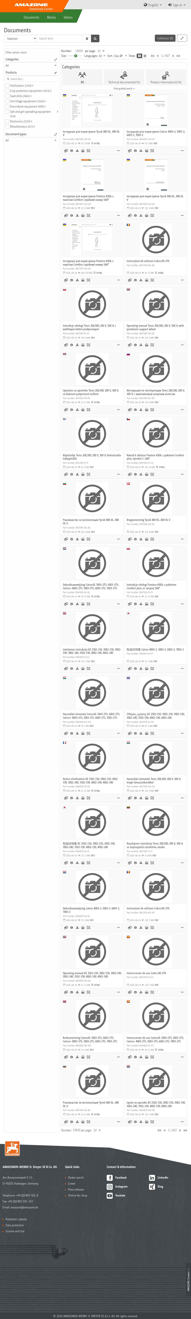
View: (132, 56)
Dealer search (76, 1177)
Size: (63, 56)
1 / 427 (165, 56)
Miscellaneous (21, 126)
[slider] (75, 55)
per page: (90, 51)
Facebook (121, 1177)
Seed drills (20, 96)
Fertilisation (21, 85)
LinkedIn (163, 1177)
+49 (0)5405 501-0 (27, 1195)
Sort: (110, 56)
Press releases (76, 1189)
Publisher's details (16, 1219)
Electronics (20, 121)
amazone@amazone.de (24, 1207)
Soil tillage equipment (27, 101)
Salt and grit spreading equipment (30, 113)
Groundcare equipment (27, 106)
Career (71, 1183)
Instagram (121, 1186)
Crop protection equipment (30, 91)
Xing (160, 1186)
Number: (66, 51)
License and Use (15, 1231)
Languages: (91, 56)
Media (51, 17)
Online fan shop (77, 1195)
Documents (31, 17)
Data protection (15, 1225)
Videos (68, 17)
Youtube (120, 1195)
